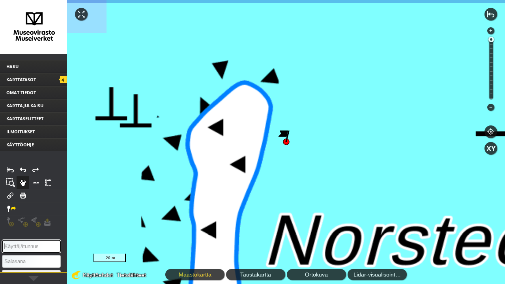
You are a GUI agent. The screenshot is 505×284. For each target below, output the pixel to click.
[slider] (491, 39)
